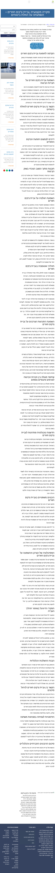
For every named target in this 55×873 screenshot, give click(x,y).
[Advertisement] (36, 780)
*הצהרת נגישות (31, 849)
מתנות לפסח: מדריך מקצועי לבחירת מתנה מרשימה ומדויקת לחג (14, 862)
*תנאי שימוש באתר (30, 846)
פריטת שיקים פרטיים (29, 837)
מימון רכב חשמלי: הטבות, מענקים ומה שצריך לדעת (6, 834)
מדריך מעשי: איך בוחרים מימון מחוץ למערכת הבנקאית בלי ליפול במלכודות (14, 836)
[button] (29, 2)
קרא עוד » (11, 57)
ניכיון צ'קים (12, 33)
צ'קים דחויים (31, 840)
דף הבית (52, 24)
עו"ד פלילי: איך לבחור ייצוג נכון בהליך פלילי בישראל (6, 860)
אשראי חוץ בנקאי (30, 831)
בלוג (48, 24)
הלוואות (6, 33)
